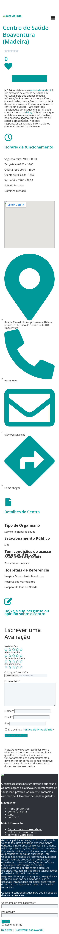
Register (6, 930)
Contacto (13, 817)
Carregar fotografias (16, 672)
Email (8, 717)
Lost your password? (29, 930)
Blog (11, 814)
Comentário (12, 681)
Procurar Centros (18, 808)
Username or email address (18, 903)
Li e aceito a (31, 729)
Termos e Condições (20, 834)
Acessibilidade (12, 664)
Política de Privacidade (38, 729)
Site (6, 723)
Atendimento (12, 652)
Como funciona (17, 811)
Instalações (11, 646)
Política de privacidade (22, 832)
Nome (9, 711)
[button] (53, 18)
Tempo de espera (14, 658)
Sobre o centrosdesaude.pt (25, 829)
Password (8, 912)
